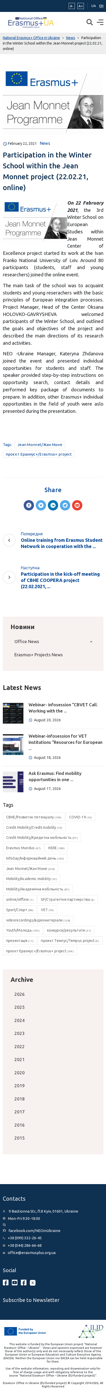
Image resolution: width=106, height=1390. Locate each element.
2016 (19, 1124)
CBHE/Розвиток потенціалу (34, 817)
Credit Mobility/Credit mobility (34, 827)
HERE (56, 848)
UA (93, 6)
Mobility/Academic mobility (31, 879)
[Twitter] (41, 505)
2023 (19, 1033)
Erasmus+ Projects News (38, 654)
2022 (19, 1046)
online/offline (19, 899)
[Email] (77, 505)
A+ (80, 6)
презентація (20, 941)
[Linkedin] (53, 505)
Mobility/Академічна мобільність (38, 889)
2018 (19, 1098)
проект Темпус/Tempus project (70, 941)
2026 (19, 994)
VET (47, 910)
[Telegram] (65, 505)
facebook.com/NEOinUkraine (34, 1230)
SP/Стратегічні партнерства (67, 899)
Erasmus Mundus (23, 848)
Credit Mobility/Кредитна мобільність (42, 838)
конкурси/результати (69, 930)
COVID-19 (80, 817)
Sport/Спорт (20, 910)
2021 (19, 1059)
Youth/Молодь (23, 930)
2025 (19, 1007)
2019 (19, 1085)
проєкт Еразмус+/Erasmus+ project (39, 454)
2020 (19, 1072)
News (45, 143)
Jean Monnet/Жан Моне (39, 444)
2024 (19, 1020)
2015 (19, 1137)
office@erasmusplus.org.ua (32, 1252)
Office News (26, 641)
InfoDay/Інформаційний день (35, 858)
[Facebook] (29, 505)
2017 (19, 1111)
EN (101, 6)
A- (72, 6)
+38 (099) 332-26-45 (25, 1238)
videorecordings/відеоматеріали (38, 920)
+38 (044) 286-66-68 (25, 1245)
